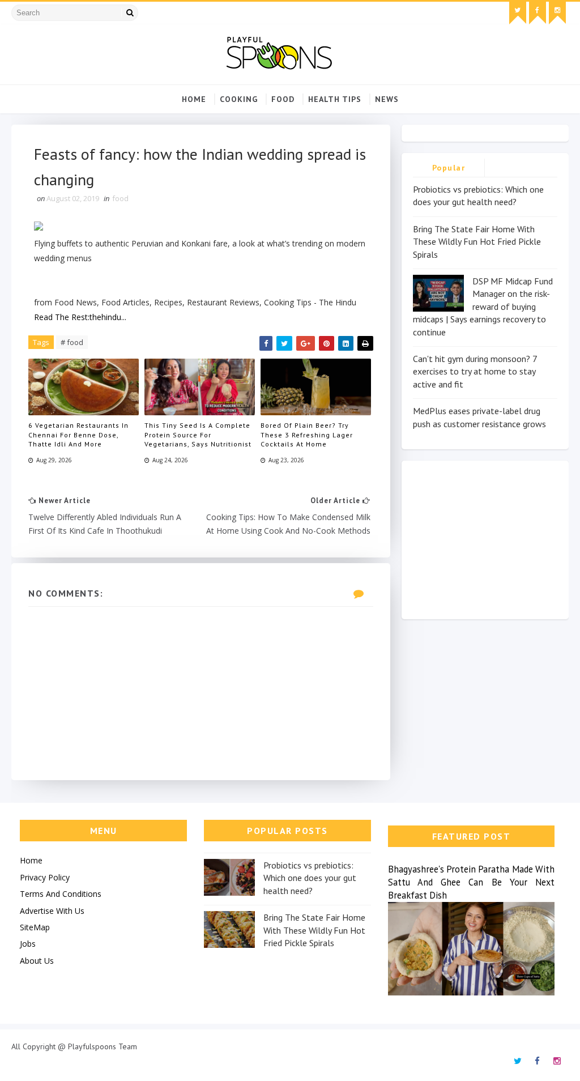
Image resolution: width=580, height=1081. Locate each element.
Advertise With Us (52, 910)
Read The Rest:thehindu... (80, 317)
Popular (449, 168)
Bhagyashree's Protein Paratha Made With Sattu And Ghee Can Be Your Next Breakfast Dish (471, 882)
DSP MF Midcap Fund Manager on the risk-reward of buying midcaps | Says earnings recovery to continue (483, 306)
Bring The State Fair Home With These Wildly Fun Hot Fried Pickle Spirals (477, 241)
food (283, 99)
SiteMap (35, 927)
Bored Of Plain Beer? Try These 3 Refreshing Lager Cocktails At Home (307, 435)
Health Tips (334, 99)
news (387, 99)
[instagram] (557, 13)
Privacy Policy (45, 877)
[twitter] (517, 13)
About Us (37, 960)
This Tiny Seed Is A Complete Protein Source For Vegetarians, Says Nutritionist (197, 435)
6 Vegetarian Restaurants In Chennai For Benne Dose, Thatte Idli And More (78, 435)
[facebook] (537, 13)
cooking (239, 99)
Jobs (28, 943)
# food (72, 342)
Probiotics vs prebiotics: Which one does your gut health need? (309, 877)
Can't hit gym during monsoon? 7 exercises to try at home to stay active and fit (475, 371)
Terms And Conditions (60, 893)
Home (194, 99)
